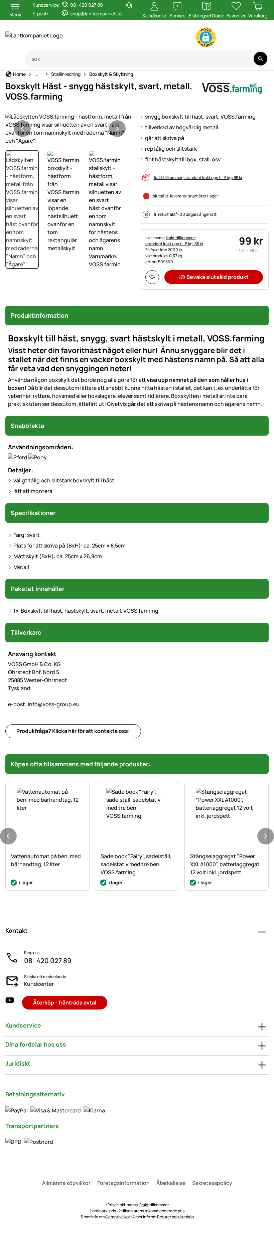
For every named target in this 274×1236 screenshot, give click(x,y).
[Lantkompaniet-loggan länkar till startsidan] (67, 35)
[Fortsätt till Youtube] (229, 38)
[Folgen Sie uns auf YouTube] (9, 1003)
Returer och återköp (175, 1217)
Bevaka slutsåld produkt (217, 277)
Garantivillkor (117, 1217)
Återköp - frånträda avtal (64, 1002)
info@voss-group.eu (44, 704)
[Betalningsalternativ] (55, 1110)
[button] (206, 37)
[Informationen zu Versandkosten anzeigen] (29, 1141)
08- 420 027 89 (47, 960)
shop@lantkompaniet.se (96, 13)
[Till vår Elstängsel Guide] (256, 38)
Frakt (144, 1205)
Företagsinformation (123, 1183)
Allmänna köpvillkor (66, 1183)
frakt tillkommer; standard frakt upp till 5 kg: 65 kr (198, 177)
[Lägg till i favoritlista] (152, 277)
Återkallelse (170, 1183)
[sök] (260, 58)
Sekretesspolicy (212, 1183)
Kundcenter (39, 983)
